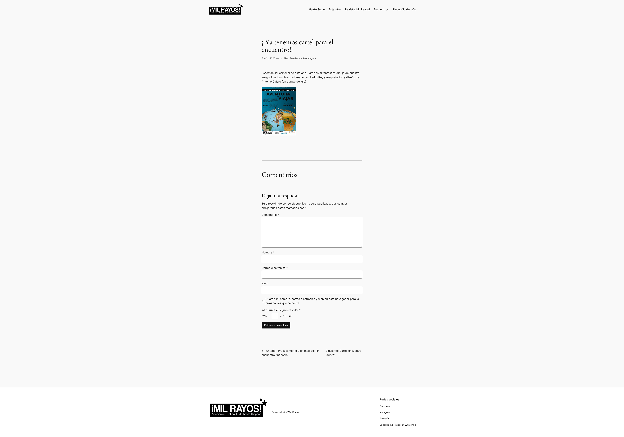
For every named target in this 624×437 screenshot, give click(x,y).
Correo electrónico (275, 268)
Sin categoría (309, 58)
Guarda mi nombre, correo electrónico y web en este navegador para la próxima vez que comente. (312, 301)
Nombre (268, 252)
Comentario (270, 214)
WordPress (293, 412)
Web (264, 283)
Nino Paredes (291, 58)
